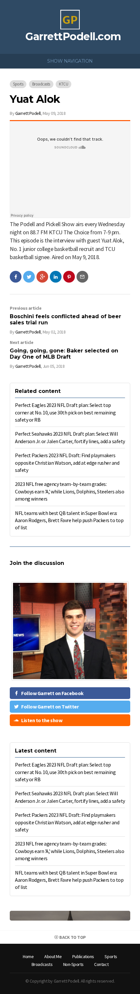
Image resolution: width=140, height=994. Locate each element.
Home (28, 956)
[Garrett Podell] (70, 19)
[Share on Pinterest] (69, 277)
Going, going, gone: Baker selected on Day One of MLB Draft (64, 354)
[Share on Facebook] (15, 277)
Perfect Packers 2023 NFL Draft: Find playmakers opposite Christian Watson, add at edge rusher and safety (67, 462)
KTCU (63, 84)
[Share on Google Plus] (42, 277)
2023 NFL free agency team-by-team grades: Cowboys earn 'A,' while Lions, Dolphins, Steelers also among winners (69, 491)
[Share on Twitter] (29, 277)
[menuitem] (28, 957)
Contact (101, 964)
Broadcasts (41, 84)
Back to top (72, 937)
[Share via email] (82, 277)
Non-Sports (73, 964)
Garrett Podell (28, 113)
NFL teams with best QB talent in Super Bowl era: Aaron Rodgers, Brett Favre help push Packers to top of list (69, 520)
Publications (83, 956)
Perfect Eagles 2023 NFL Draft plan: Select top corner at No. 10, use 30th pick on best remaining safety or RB (65, 412)
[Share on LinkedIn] (56, 277)
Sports (18, 84)
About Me (53, 956)
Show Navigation (70, 61)
